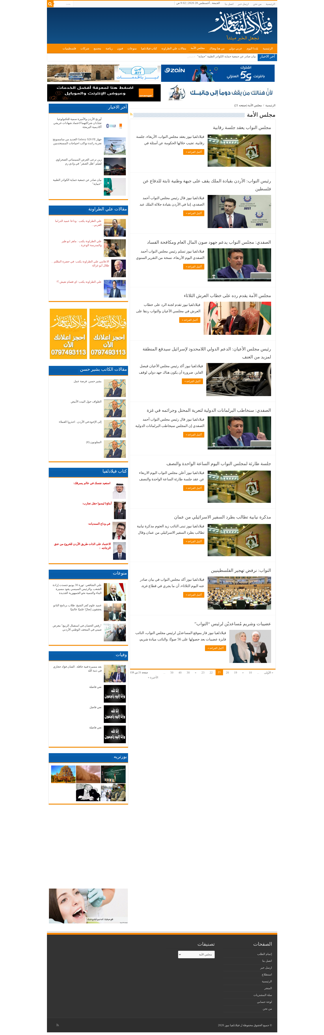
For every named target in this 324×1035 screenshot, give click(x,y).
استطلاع (267, 974)
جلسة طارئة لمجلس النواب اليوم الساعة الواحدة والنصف (218, 463)
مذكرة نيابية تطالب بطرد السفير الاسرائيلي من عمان (222, 517)
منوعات (132, 48)
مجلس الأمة (198, 48)
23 (203, 672)
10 (250, 672)
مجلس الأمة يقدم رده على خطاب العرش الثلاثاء (227, 295)
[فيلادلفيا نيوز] (241, 24)
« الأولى (268, 672)
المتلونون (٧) (94, 442)
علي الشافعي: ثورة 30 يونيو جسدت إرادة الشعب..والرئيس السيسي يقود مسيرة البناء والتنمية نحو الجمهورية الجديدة (77, 589)
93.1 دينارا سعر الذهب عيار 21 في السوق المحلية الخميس (221, 56)
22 (211, 672)
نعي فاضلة (95, 687)
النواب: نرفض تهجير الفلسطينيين (241, 570)
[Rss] (57, 1025)
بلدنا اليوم (252, 48)
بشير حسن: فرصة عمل (88, 381)
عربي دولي (235, 48)
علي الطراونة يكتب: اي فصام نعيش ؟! (79, 281)
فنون (120, 48)
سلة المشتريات (262, 995)
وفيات (121, 654)
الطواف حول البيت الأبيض (86, 401)
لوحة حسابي (264, 1001)
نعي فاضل (95, 707)
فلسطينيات (69, 48)
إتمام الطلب (264, 954)
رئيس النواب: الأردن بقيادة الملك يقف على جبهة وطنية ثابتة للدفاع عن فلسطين (207, 184)
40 (180, 672)
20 (227, 672)
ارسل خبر (243, 4)
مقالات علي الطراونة (173, 48)
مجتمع (97, 48)
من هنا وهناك (217, 48)
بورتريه (120, 756)
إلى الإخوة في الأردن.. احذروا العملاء (80, 421)
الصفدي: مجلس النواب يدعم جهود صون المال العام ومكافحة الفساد (209, 242)
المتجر (268, 988)
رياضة (109, 48)
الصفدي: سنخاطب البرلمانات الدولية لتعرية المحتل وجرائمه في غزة (209, 410)
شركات (84, 48)
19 (235, 672)
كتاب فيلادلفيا (149, 48)
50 (171, 672)
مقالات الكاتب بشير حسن (103, 369)
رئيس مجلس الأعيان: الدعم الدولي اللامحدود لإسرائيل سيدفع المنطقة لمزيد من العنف (207, 352)
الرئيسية (270, 4)
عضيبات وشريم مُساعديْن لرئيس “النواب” (232, 623)
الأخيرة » (153, 677)
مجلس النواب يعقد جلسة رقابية (242, 127)
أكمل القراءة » (194, 151)
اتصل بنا (229, 4)
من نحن (257, 4)
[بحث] (50, 4)
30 (188, 672)
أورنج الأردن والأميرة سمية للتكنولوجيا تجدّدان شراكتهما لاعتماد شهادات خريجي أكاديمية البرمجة (77, 123)
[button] (239, 150)
